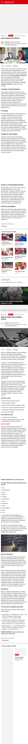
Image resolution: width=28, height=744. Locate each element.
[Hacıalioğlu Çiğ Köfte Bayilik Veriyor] (20, 254)
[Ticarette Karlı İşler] (20, 268)
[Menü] (2, 2)
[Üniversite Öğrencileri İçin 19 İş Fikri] (7, 254)
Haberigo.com (9, 2)
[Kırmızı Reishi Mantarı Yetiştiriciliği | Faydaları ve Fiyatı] (14, 296)
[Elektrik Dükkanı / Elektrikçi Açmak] (20, 240)
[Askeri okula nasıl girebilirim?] (7, 268)
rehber (6, 323)
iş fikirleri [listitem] (4, 226)
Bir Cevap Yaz (6, 279)
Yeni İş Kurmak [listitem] (5, 640)
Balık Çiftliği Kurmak (18, 479)
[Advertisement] (14, 19)
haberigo (7, 42)
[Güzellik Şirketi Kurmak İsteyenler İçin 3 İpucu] (7, 240)
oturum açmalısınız (18, 282)
